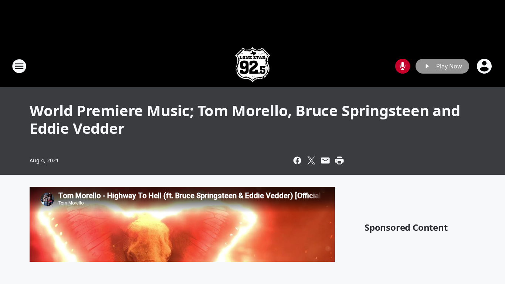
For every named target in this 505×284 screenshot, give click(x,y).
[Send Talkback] (402, 66)
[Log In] (485, 66)
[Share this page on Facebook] (297, 160)
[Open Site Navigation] (19, 66)
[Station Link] (252, 66)
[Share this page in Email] (325, 160)
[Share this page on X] (311, 160)
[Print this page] (339, 160)
